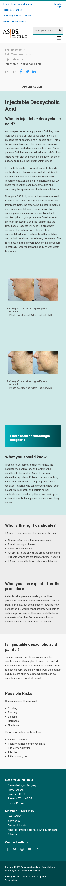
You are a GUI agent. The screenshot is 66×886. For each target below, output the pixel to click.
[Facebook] (7, 849)
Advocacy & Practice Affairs (17, 15)
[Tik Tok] (37, 849)
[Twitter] (14, 849)
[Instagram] (22, 849)
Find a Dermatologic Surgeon (17, 4)
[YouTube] (29, 849)
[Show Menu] (59, 39)
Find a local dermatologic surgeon (30, 438)
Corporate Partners (13, 10)
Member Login (58, 5)
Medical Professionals (14, 21)
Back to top (11, 880)
